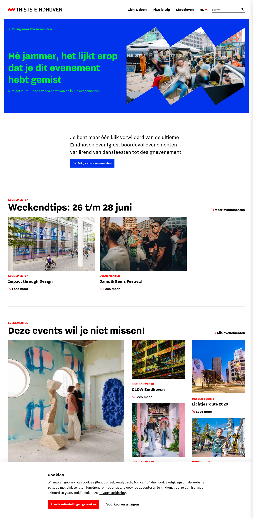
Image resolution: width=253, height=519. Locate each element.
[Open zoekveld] (242, 9)
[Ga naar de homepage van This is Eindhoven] (35, 9)
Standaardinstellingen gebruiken (73, 504)
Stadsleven (185, 9)
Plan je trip (161, 9)
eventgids (107, 144)
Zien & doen (137, 9)
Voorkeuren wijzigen (122, 504)
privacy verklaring (112, 492)
